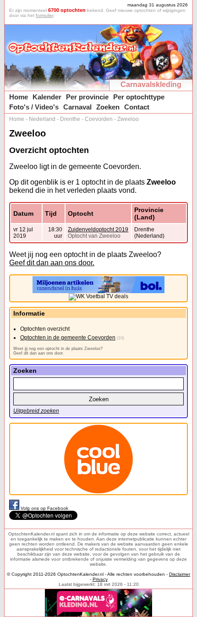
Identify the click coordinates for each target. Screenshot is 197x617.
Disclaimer (179, 574)
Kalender (47, 97)
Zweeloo (128, 119)
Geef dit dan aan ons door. (51, 263)
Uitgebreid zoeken (36, 411)
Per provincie (87, 97)
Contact (136, 107)
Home (18, 97)
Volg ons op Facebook (44, 508)
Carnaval (77, 107)
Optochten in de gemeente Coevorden (67, 337)
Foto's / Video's (34, 107)
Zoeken (108, 107)
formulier (44, 15)
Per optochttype (138, 97)
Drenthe (70, 119)
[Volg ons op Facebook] (15, 508)
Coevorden (99, 119)
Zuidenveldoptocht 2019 (98, 229)
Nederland (42, 119)
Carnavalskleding (150, 84)
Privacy (100, 579)
